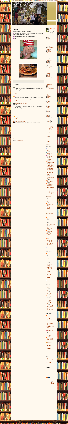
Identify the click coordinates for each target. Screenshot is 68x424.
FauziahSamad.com (50, 213)
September (49, 121)
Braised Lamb (50, 125)
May (48, 136)
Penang (48, 85)
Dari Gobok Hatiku (50, 203)
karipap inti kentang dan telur (51, 315)
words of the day (49, 97)
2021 (48, 102)
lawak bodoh (48, 75)
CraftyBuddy (49, 362)
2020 (48, 103)
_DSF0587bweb (49, 159)
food (47, 61)
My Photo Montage (49, 281)
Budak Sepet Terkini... (50, 153)
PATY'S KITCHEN (50, 337)
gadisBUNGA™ (49, 164)
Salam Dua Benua (49, 207)
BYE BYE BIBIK (49, 278)
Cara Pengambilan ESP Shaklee (50, 169)
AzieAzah (48, 155)
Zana (48, 238)
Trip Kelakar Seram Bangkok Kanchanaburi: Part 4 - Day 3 (51, 166)
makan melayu (49, 79)
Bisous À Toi (49, 348)
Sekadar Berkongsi (49, 308)
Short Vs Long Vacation (50, 306)
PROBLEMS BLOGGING (50, 272)
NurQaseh (48, 271)
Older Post (41, 138)
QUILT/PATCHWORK (50, 88)
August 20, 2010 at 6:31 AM (21, 121)
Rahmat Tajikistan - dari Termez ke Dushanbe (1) (50, 254)
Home (28, 138)
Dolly (48, 180)
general (48, 63)
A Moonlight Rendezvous (50, 187)
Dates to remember (49, 55)
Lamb (48, 74)
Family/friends (49, 60)
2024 (48, 101)
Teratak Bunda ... (49, 274)
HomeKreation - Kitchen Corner (50, 327)
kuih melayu (48, 73)
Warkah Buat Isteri (50, 295)
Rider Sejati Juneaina (50, 243)
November (49, 118)
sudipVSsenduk (49, 267)
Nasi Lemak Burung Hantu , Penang (50, 218)
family (48, 59)
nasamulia (48, 259)
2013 (48, 112)
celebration (48, 49)
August (49, 122)
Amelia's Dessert (49, 342)
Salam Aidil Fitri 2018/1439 (50, 275)
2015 (48, 110)
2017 (48, 107)
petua (47, 86)
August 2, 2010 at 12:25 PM (24, 103)
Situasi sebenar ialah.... (50, 156)
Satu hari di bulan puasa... (51, 123)
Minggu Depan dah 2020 (50, 162)
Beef (47, 41)
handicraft (48, 67)
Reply (16, 93)
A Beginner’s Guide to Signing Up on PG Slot (50, 319)
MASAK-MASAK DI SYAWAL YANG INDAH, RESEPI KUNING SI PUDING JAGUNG (50, 240)
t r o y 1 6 (48, 280)
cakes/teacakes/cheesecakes (50, 47)
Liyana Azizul (49, 191)
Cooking (48, 52)
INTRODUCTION (49, 68)
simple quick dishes (49, 93)
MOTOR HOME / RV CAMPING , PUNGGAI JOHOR (50, 149)
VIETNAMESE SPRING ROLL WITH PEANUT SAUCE (50, 339)
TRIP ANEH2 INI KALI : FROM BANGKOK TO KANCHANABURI (50, 174)
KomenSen (48, 286)
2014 (48, 111)
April (49, 137)
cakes (47, 46)
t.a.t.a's (48, 247)
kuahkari (48, 298)
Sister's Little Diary (50, 168)
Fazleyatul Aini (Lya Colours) (50, 234)
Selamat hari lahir (49, 231)
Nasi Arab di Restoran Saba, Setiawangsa (50, 310)
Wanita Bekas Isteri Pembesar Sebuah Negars (51, 201)
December (49, 117)
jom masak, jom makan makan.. (50, 334)
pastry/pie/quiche (49, 84)
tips (47, 94)
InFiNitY (48, 183)
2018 (48, 106)
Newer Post (14, 138)
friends (48, 62)
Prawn (48, 87)
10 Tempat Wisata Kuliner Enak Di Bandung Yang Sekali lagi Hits (50, 193)
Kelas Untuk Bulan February (50, 346)
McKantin (17, 4)
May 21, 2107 (49, 303)
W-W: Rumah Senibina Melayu (50, 261)
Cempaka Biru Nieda (50, 217)
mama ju (48, 230)
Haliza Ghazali (49, 176)
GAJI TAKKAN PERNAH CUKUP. (50, 287)
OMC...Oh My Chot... (51, 126)
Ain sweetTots (49, 196)
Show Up (48, 221)
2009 (48, 142)
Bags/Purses (48, 40)
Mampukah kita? (49, 248)
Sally (16, 87)
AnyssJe (48, 161)
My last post (48, 208)
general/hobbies (49, 66)
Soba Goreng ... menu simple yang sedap (50, 197)
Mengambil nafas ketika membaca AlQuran (50, 185)
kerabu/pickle (49, 72)
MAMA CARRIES (49, 331)
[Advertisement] (50, 399)
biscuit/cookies (49, 44)
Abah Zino (48, 289)
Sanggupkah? (49, 132)
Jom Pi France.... (50, 130)
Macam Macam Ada (50, 305)
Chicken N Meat (49, 51)
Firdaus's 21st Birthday (50, 181)
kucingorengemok (17, 96)
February (49, 140)
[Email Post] (23, 80)
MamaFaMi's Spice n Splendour (50, 331)
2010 (48, 116)
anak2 (48, 38)
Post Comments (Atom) (20, 140)
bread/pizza (48, 45)
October (49, 120)
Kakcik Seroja (49, 152)
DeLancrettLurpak (50, 220)
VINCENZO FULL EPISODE (49, 265)
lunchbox (48, 78)
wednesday (48, 96)
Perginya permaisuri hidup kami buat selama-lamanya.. (50, 235)
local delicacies (49, 77)
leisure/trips (48, 76)
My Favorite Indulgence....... (50, 343)
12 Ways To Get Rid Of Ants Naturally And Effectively (50, 349)
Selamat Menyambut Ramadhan (50, 128)
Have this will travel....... (51, 129)
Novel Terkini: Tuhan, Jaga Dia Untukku (50, 300)
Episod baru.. (49, 290)
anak (47, 37)
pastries (48, 83)
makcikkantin (17, 103)
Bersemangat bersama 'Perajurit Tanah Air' (50, 228)
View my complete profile (49, 33)
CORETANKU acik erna (50, 223)
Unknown (16, 115)
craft (47, 53)
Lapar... (48, 257)
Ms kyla (16, 121)
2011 (48, 115)
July (48, 133)
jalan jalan (48, 69)
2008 (48, 144)
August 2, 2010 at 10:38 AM (24, 96)
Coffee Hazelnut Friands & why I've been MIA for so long (50, 323)
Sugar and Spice (49, 277)
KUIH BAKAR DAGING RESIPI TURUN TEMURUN (50, 214)
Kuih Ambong (49, 335)
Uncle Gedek (49, 302)
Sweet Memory (49, 256)
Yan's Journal (49, 253)
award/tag (48, 39)
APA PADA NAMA (49, 293)
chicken (48, 50)
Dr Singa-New (49, 148)
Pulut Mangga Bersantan (50, 352)
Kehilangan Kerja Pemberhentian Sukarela (50, 245)
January (49, 141)
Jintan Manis (49, 352)
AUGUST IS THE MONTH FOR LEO (50, 178)
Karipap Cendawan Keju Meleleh (50, 205)
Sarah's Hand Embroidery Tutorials (51, 358)
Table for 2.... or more (50, 321)
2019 (48, 105)
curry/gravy (48, 54)
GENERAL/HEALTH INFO (51, 64)
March (49, 138)
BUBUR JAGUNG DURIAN (51, 224)
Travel (48, 95)
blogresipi (48, 318)
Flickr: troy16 (49, 158)
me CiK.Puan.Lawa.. (50, 172)
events (48, 58)
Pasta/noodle (48, 82)
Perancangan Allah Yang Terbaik (50, 269)
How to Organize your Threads (50, 360)
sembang (48, 90)
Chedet (48, 292)
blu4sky (48, 315)
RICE (48, 89)
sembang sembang (17, 81)
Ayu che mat (49, 226)
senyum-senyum (49, 263)
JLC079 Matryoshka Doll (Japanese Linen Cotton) (50, 363)
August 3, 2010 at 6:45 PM (21, 115)
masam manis (49, 345)
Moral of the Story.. (49, 296)
